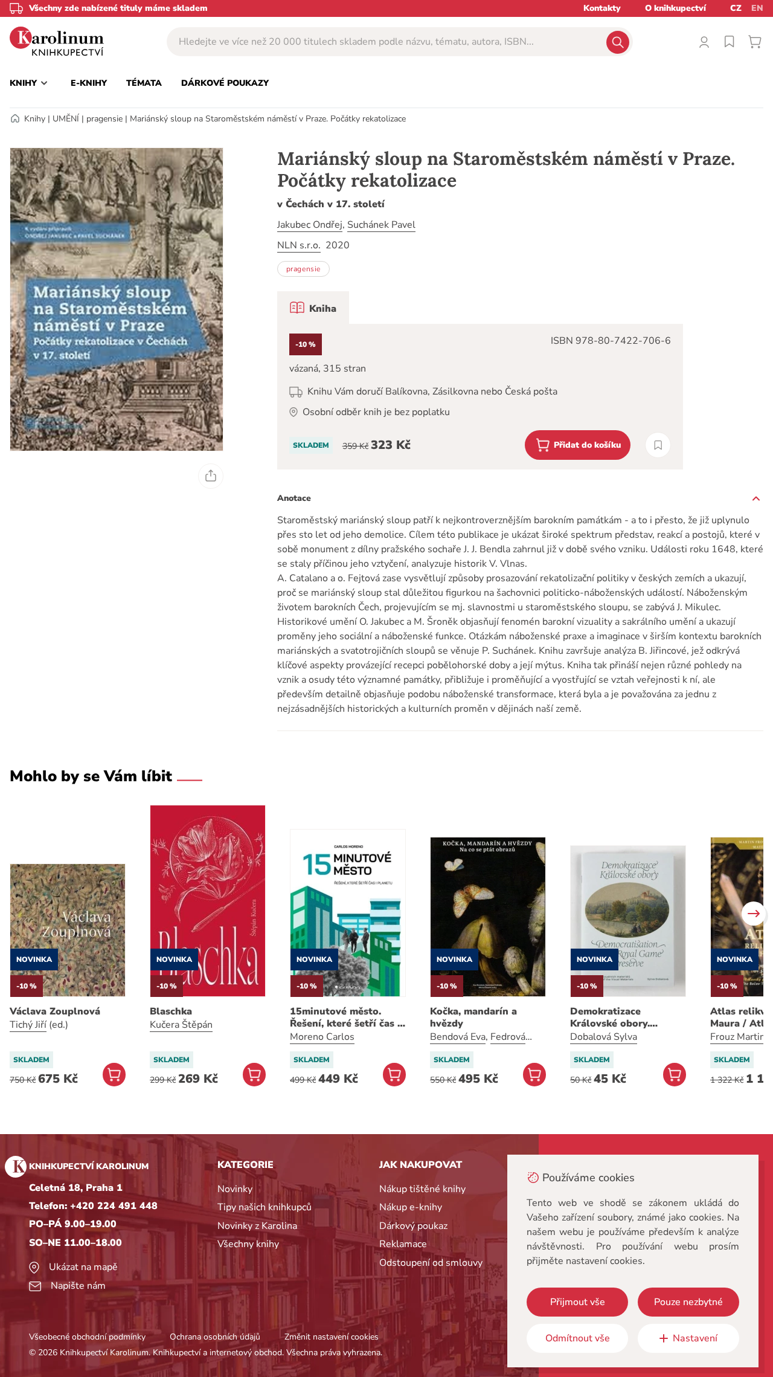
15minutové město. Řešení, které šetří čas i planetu (345, 1017)
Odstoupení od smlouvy (431, 1262)
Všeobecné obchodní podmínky (87, 1337)
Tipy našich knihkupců (264, 1207)
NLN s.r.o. (299, 245)
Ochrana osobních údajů (215, 1337)
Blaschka (171, 1011)
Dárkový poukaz (413, 1226)
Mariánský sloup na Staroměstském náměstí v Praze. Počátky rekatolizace (268, 118)
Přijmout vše (577, 1302)
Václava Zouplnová (55, 1011)
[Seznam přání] (729, 41)
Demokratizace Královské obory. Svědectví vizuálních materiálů (618, 1017)
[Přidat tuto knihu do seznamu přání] (658, 445)
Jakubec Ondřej (309, 224)
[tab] (313, 307)
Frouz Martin (737, 1036)
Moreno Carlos (322, 1036)
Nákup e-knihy (410, 1207)
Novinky (234, 1189)
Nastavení (695, 1338)
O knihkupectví (675, 8)
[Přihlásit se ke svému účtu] (704, 41)
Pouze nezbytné (688, 1302)
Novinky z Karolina (257, 1226)
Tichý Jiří (28, 1024)
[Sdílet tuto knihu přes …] (210, 476)
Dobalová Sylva (603, 1036)
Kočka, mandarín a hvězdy (473, 1017)
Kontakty (602, 8)
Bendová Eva (458, 1036)
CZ (736, 8)
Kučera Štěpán (181, 1024)
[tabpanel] (480, 396)
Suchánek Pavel (381, 224)
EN (757, 8)
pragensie (104, 118)
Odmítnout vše (577, 1338)
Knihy (34, 118)
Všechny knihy (248, 1244)
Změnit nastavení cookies (331, 1337)
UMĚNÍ (66, 118)
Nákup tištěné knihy (422, 1189)
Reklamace (403, 1244)
